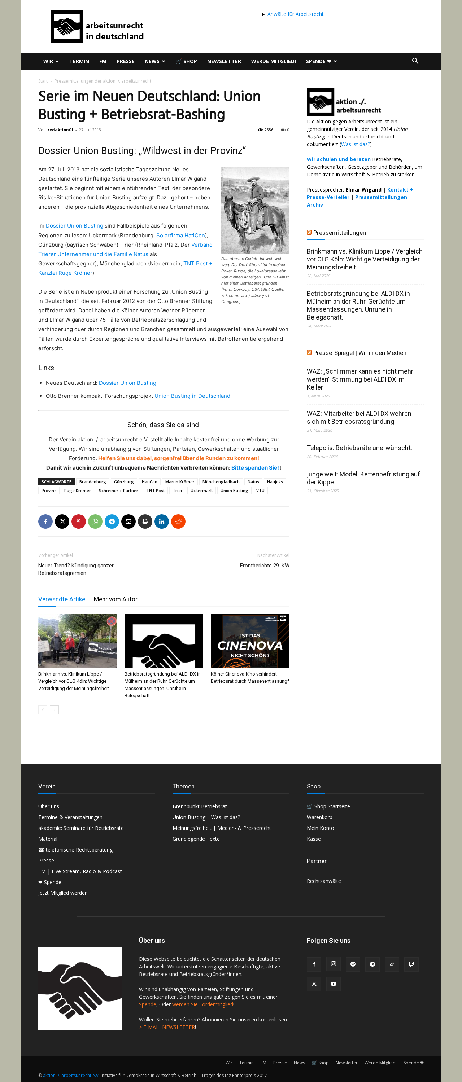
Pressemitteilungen (339, 232)
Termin (79, 61)
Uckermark (202, 490)
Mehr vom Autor (116, 599)
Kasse (314, 838)
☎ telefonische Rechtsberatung (75, 849)
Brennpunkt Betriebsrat (200, 806)
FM (102, 61)
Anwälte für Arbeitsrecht (295, 13)
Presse (126, 61)
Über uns (48, 806)
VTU (260, 490)
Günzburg (124, 481)
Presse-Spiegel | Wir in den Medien (359, 352)
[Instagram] (333, 964)
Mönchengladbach (221, 481)
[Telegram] (112, 521)
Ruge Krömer (77, 490)
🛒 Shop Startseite (328, 806)
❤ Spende (49, 882)
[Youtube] (333, 984)
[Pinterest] (78, 521)
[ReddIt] (178, 521)
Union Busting (234, 490)
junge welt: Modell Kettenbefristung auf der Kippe (363, 478)
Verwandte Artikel (62, 599)
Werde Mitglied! (273, 61)
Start (43, 81)
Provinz (49, 490)
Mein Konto (320, 827)
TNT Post (155, 490)
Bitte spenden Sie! (255, 467)
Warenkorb (319, 817)
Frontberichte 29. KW (264, 565)
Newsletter (224, 61)
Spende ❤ (318, 61)
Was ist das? (355, 144)
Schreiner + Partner (118, 490)
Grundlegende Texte (196, 838)
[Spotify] (353, 964)
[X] (62, 521)
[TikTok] (392, 964)
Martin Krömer (180, 481)
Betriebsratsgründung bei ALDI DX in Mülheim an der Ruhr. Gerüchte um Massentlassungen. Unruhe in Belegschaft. (358, 305)
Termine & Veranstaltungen (70, 817)
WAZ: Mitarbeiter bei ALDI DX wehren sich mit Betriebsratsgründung (359, 417)
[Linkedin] (161, 521)
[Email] (128, 521)
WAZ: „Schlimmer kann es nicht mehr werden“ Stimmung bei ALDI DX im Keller (360, 379)
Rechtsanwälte (324, 881)
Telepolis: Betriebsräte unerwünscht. (359, 448)
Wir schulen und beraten (339, 159)
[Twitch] (411, 964)
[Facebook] (45, 521)
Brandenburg (92, 481)
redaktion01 (60, 129)
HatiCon (149, 481)
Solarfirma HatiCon (180, 235)
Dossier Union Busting (74, 225)
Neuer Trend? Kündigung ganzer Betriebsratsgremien (76, 569)
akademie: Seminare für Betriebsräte (81, 827)
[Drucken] (145, 521)
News (152, 61)
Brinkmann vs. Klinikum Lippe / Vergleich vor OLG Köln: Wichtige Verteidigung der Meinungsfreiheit (73, 681)
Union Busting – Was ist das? (206, 817)
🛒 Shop (186, 61)
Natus (253, 481)
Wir (48, 61)
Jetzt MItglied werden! (63, 892)
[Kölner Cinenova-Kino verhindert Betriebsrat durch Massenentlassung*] (250, 641)
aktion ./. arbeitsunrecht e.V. (71, 1075)
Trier (178, 490)
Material (47, 838)
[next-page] (54, 709)
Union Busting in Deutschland (192, 395)
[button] (415, 61)
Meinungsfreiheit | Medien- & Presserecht (222, 827)
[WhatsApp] (95, 521)
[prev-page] (42, 709)
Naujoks (275, 481)
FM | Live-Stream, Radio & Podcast (80, 871)
